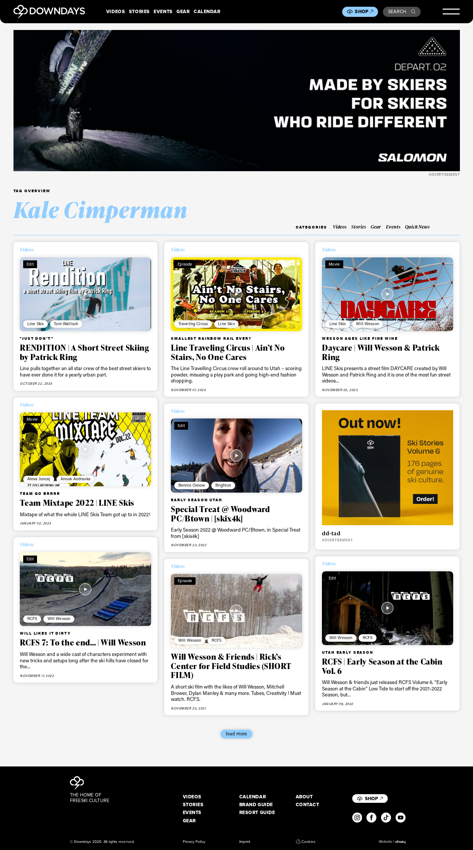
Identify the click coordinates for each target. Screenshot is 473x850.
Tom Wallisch (66, 323)
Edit (30, 264)
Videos (115, 12)
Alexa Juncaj (38, 478)
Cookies (308, 841)
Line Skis (35, 323)
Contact (307, 805)
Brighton (223, 485)
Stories (139, 12)
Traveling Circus (193, 323)
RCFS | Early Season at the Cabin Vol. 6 (382, 666)
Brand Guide (256, 805)
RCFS (32, 618)
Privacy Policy (194, 841)
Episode (185, 264)
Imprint (244, 841)
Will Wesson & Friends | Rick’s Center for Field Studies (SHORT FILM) (231, 665)
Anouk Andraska (75, 478)
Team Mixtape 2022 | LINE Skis (77, 502)
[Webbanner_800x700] (387, 467)
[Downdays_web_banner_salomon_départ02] (236, 100)
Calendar (207, 12)
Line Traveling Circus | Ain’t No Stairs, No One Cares (228, 352)
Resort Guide (257, 813)
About (304, 797)
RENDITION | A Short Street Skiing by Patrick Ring (84, 352)
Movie (334, 264)
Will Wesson (367, 323)
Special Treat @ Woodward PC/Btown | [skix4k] (220, 513)
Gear (183, 12)
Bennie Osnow (191, 485)
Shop (361, 11)
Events (163, 12)
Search (397, 11)
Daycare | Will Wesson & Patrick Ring (381, 352)
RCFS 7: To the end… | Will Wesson (83, 642)
